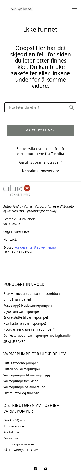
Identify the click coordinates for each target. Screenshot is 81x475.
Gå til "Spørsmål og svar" (40, 162)
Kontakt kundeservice (40, 170)
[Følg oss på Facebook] (35, 469)
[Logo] (21, 7)
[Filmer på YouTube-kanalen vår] (45, 469)
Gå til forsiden (40, 130)
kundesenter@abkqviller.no (35, 247)
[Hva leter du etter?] (71, 107)
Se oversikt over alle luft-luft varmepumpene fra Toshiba (40, 151)
